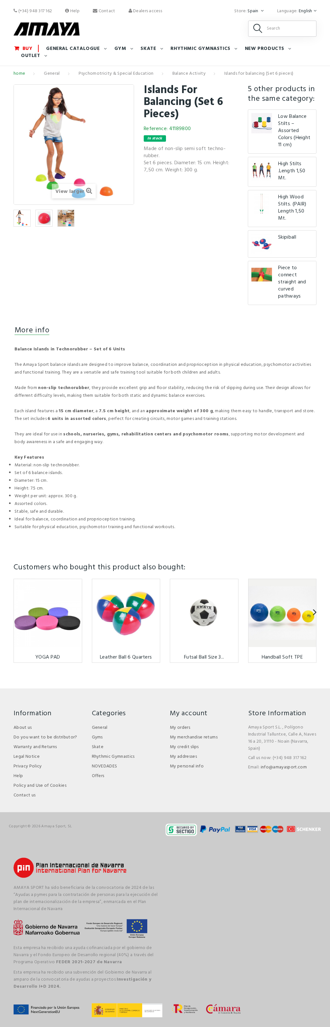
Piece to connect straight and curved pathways (292, 282)
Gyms (97, 737)
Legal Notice (27, 756)
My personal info (187, 766)
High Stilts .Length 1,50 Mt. (292, 171)
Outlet (30, 55)
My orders (180, 727)
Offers (98, 776)
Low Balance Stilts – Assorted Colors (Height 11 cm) (294, 130)
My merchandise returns (194, 737)
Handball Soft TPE (282, 657)
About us (23, 727)
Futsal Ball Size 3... (204, 657)
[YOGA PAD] (48, 613)
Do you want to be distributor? (45, 737)
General (52, 73)
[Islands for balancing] (22, 218)
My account (188, 713)
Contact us (24, 795)
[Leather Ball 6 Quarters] (126, 613)
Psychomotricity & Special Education (116, 73)
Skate (148, 48)
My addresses (183, 756)
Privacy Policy (28, 766)
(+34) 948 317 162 (34, 11)
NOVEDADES (104, 766)
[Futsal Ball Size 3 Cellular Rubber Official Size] (204, 613)
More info (32, 330)
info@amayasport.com (284, 767)
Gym (120, 48)
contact (106, 11)
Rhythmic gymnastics (200, 48)
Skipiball (287, 237)
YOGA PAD (47, 657)
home (19, 73)
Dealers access (147, 11)
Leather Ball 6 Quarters (126, 657)
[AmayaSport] (46, 29)
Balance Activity (189, 73)
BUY (28, 48)
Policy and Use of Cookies (40, 785)
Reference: (156, 129)
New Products (264, 48)
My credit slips (184, 747)
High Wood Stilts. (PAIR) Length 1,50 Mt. (292, 208)
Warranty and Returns (35, 747)
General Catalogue (73, 48)
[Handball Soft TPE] (282, 613)
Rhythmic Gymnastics (113, 756)
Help (74, 11)
